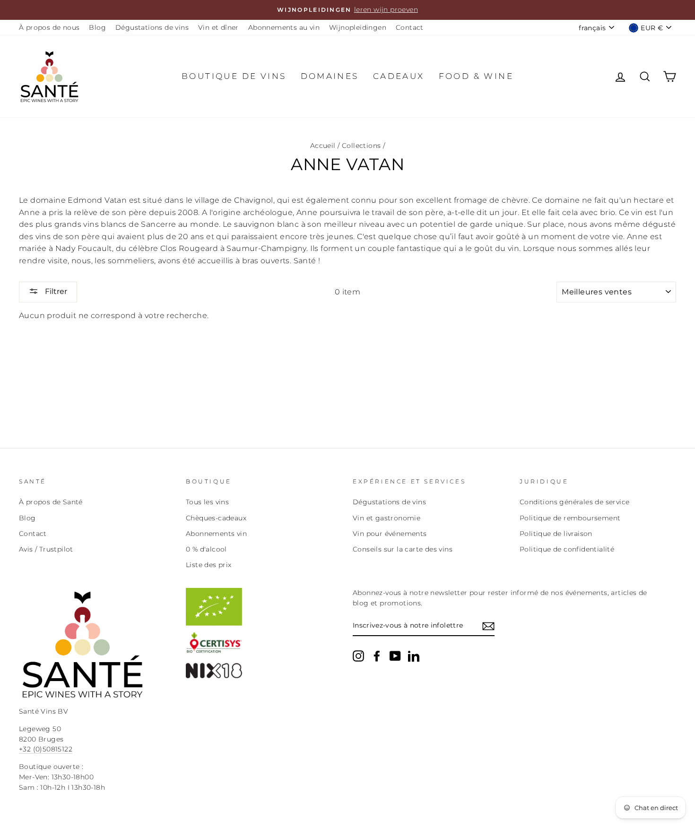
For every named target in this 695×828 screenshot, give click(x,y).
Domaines (330, 76)
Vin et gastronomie (386, 518)
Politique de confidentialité (567, 549)
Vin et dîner (218, 27)
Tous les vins (207, 502)
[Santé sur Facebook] (376, 656)
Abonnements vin (216, 533)
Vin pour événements (390, 533)
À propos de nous (49, 27)
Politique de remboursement (570, 518)
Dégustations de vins (152, 27)
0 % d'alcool (206, 549)
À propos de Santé (51, 502)
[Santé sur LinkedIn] (413, 656)
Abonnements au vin (284, 27)
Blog (97, 27)
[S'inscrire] (488, 626)
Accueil (323, 145)
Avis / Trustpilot (46, 549)
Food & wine (476, 76)
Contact (410, 27)
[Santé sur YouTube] (395, 656)
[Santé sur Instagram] (358, 656)
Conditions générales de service (574, 502)
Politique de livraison (556, 533)
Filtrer (55, 291)
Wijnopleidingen (357, 27)
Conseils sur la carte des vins (402, 549)
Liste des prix (209, 565)
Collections (361, 145)
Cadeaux (399, 76)
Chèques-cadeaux (216, 518)
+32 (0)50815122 (45, 749)
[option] (347, 10)
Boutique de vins (234, 76)
